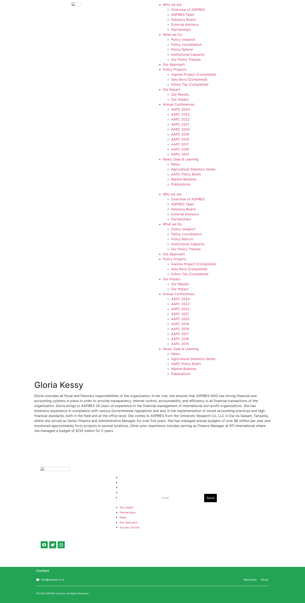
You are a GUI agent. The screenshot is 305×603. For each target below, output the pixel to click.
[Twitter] (52, 545)
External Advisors (185, 24)
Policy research (183, 39)
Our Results (180, 94)
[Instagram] (61, 545)
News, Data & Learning (181, 159)
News (175, 164)
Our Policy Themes (186, 59)
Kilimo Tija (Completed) (190, 84)
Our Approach (174, 64)
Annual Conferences (178, 104)
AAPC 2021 (180, 124)
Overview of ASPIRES (188, 9)
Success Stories (130, 497)
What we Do (172, 34)
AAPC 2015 (180, 154)
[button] (229, 189)
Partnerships (181, 29)
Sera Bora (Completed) (189, 79)
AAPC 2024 (180, 109)
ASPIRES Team (182, 14)
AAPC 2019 (180, 134)
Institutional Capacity (188, 54)
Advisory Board (183, 19)
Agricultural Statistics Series (193, 169)
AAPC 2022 (180, 119)
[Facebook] (44, 545)
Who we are (172, 4)
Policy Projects (174, 69)
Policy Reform (182, 49)
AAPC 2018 (180, 139)
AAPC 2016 (180, 149)
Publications (180, 184)
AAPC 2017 (180, 144)
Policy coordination (186, 44)
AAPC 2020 (180, 129)
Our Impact (171, 89)
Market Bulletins (183, 179)
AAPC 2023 (180, 114)
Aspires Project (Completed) (193, 74)
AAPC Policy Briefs (186, 174)
